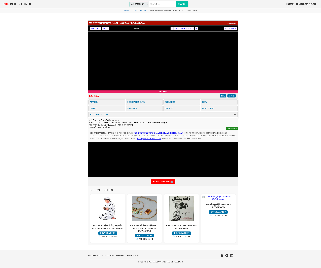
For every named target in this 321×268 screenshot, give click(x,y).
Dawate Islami (139, 11)
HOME (290, 4)
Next (105, 28)
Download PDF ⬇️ (163, 182)
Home (126, 11)
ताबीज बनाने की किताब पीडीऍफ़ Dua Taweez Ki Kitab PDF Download (144, 228)
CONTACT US (108, 256)
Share (231, 96)
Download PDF (107, 233)
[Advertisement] (163, 159)
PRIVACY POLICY (134, 256)
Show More (232, 128)
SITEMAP (120, 256)
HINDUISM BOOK (306, 4)
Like (223, 96)
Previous (95, 28)
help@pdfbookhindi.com (149, 139)
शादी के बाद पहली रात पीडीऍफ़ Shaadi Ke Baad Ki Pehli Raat (159, 133)
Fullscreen (230, 28)
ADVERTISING (94, 256)
